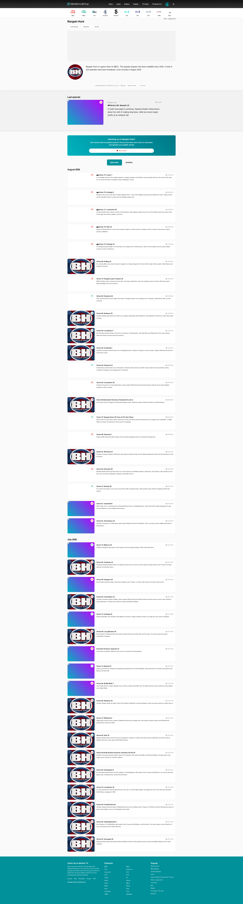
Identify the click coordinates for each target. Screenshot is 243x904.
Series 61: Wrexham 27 (104, 452)
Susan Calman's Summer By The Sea (162, 877)
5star (105, 888)
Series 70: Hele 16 (105, 227)
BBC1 (106, 866)
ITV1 (105, 869)
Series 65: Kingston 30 (104, 579)
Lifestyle (143, 85)
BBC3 (128, 883)
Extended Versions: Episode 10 (107, 649)
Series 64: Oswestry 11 (104, 365)
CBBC (106, 894)
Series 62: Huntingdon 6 (105, 770)
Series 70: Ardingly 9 (106, 192)
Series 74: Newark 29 (103, 486)
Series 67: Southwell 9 (104, 503)
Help (75, 878)
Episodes (114, 162)
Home (165, 18)
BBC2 (128, 866)
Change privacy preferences (76, 882)
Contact (69, 878)
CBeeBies (129, 894)
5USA (106, 883)
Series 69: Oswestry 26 (104, 296)
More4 (106, 880)
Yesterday (107, 891)
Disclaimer (82, 878)
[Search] (173, 4)
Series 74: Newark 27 (103, 666)
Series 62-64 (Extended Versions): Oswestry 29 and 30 (115, 752)
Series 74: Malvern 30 (104, 545)
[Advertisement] (121, 46)
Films (152, 874)
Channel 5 (107, 872)
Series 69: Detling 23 (103, 261)
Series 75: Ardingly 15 (107, 244)
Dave (127, 888)
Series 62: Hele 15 (102, 735)
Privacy (89, 878)
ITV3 (105, 875)
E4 (127, 877)
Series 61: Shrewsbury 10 (105, 521)
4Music (128, 886)
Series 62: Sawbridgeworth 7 (106, 822)
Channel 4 (129, 869)
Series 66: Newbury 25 (104, 313)
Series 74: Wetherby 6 (104, 718)
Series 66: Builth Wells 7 (105, 683)
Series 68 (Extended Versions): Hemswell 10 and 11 (114, 400)
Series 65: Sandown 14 (104, 562)
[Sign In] (167, 4)
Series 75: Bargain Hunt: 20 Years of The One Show (114, 417)
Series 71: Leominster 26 (108, 209)
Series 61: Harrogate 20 (104, 839)
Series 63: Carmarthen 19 (105, 597)
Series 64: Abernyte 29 (104, 469)
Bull (152, 885)
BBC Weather (155, 869)
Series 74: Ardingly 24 (104, 614)
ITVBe (106, 877)
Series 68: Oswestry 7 (104, 434)
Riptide (153, 888)
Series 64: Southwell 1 (104, 348)
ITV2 (127, 872)
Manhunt (153, 893)
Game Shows (132, 85)
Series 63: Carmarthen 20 (105, 382)
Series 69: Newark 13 (119, 105)
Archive (129, 162)
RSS (94, 878)
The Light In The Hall (157, 891)
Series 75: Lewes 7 (105, 175)
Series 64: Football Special (106, 804)
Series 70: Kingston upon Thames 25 (109, 279)
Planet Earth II (155, 866)
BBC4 (106, 886)
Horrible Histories (156, 871)
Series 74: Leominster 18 (105, 787)
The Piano (154, 882)
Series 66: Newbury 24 (104, 701)
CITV (127, 891)
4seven (128, 880)
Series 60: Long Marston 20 (106, 631)
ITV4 (127, 875)
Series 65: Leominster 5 (104, 330)
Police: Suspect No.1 (157, 880)
